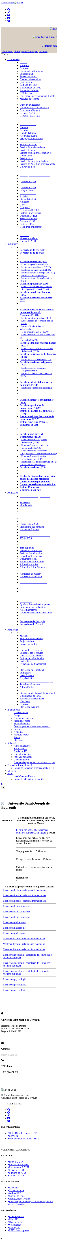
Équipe (17, 715)
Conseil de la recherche (31, 655)
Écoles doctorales (28, 76)
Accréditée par (8, 3)
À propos (24, 65)
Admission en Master (30, 573)
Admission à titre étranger (32, 567)
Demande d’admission (31, 550)
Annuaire (13, 1187)
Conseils (24, 127)
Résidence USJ (27, 221)
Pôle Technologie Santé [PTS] (24, 1138)
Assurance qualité (28, 135)
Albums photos (16, 1216)
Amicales (24, 202)
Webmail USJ (15, 1193)
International (13, 709)
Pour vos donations (23, 757)
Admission (12, 492)
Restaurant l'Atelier (29, 90)
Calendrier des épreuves (31, 556)
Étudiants (7, 51)
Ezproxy (24, 704)
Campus (24, 68)
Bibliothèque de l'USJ (30, 87)
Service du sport (28, 150)
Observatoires (26, 82)
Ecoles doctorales (28, 644)
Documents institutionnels (32, 71)
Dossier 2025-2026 (29, 524)
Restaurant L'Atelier (19, 1164)
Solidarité (12, 743)
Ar (7, 26)
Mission (24, 635)
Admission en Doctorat (31, 576)
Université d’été (27, 166)
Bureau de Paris (16, 1196)
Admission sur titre (29, 564)
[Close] (3, 787)
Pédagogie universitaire (31, 138)
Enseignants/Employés (26, 51)
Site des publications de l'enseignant (37, 693)
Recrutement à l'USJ (19, 1167)
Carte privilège (27, 224)
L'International (21, 712)
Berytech (13, 1136)
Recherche (12, 629)
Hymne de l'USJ (17, 1222)
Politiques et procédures (31, 652)
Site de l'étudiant (28, 199)
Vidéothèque (15, 1224)
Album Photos (27, 687)
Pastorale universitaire (30, 213)
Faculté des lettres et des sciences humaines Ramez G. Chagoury (32, 831)
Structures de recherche (31, 638)
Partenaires (25, 661)
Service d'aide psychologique (34, 161)
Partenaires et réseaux (24, 718)
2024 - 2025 (26, 538)
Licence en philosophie (14, 922)
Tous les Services (28, 144)
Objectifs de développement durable (37, 96)
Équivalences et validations (33, 607)
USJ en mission (21, 759)
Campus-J (25, 207)
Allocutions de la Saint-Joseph (34, 107)
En (2, 26)
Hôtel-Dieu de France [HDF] (23, 1133)
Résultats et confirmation (32, 561)
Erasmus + (19, 729)
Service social (26, 158)
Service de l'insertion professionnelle (37, 164)
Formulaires (25, 672)
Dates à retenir (27, 675)
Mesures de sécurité (29, 98)
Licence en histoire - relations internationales (24, 890)
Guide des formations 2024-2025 (36, 612)
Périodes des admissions (31, 553)
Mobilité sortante (22, 720)
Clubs (23, 204)
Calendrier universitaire (31, 226)
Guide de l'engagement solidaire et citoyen (34, 762)
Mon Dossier (26, 505)
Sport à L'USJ (16, 1161)
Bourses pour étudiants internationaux (32, 726)
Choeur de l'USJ (28, 241)
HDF (10, 773)
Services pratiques (28, 218)
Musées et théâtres (29, 238)
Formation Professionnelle (20, 765)
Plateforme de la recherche (33, 670)
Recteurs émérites (28, 113)
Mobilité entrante (22, 723)
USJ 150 (11, 770)
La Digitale (14, 1227)
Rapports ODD (21, 734)
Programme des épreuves (32, 526)
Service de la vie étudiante (32, 147)
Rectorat (24, 130)
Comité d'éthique (28, 133)
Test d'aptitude (27, 547)
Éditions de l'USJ (28, 85)
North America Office (19, 1198)
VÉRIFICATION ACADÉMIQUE (15, 1150)
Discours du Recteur (30, 104)
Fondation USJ (27, 73)
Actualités (18, 732)
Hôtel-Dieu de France (24, 776)
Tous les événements (30, 684)
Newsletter (25, 701)
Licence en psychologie (14, 979)
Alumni (43, 51)
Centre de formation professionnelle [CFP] (34, 768)
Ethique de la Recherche (32, 658)
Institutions (12, 244)
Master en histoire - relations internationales (24, 938)
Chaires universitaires (30, 79)
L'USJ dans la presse (19, 1230)
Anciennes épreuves (29, 529)
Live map (18, 740)
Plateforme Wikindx (29, 707)
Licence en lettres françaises (16, 906)
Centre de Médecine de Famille (29, 779)
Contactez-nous (16, 1190)
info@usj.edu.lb (9, 1054)
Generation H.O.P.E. (30, 210)
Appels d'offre (27, 678)
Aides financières (28, 609)
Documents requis (28, 558)
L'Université (13, 59)
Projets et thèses (27, 641)
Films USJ (14, 1219)
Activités (24, 196)
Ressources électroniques (32, 698)
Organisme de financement (33, 664)
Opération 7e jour (28, 215)
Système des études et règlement (35, 604)
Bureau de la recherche (31, 650)
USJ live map (26, 93)
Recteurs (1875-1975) (30, 116)
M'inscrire (25, 502)
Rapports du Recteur (30, 110)
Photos (17, 737)
